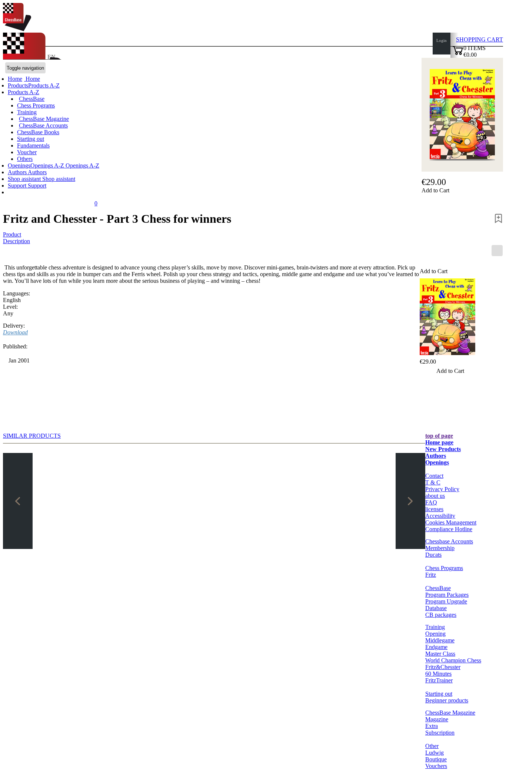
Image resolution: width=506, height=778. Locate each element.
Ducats (433, 555)
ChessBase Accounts (43, 125)
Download (15, 332)
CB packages (440, 615)
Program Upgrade (446, 601)
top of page (439, 436)
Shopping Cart (479, 39)
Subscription (440, 732)
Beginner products (446, 700)
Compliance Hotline (448, 529)
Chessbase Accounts (449, 541)
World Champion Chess (453, 660)
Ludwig (434, 752)
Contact (434, 476)
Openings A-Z (81, 165)
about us (435, 496)
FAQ (431, 502)
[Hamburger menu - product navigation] (497, 250)
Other (432, 746)
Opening (435, 633)
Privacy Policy (442, 489)
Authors (18, 172)
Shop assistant (25, 179)
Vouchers (436, 766)
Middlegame (440, 640)
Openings (437, 462)
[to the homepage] (17, 29)
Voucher (27, 152)
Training (27, 112)
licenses (434, 509)
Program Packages (447, 595)
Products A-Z (23, 92)
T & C (432, 482)
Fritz (430, 575)
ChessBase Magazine (44, 119)
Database (436, 608)
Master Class (440, 653)
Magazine (436, 719)
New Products (443, 449)
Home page (439, 442)
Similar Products (32, 436)
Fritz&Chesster (442, 667)
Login (441, 40)
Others (25, 159)
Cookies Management (450, 522)
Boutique (436, 759)
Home (32, 79)
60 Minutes (438, 674)
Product (12, 234)
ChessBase (31, 99)
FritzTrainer (439, 680)
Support (18, 185)
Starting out (30, 139)
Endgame (436, 647)
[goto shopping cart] (457, 54)
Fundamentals (33, 145)
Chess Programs (36, 105)
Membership (440, 548)
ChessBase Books (38, 132)
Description (16, 241)
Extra (431, 726)
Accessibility (440, 516)
